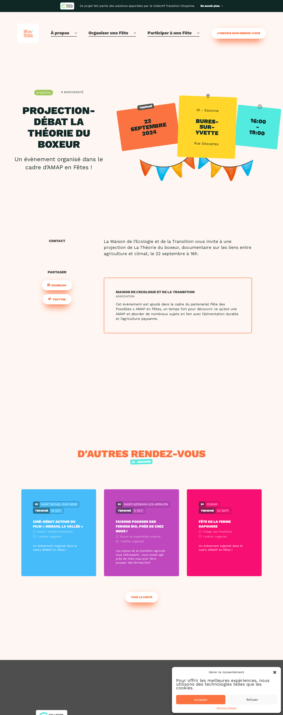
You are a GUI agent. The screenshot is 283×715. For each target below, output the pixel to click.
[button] (275, 672)
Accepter (201, 700)
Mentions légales (226, 708)
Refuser (252, 700)
